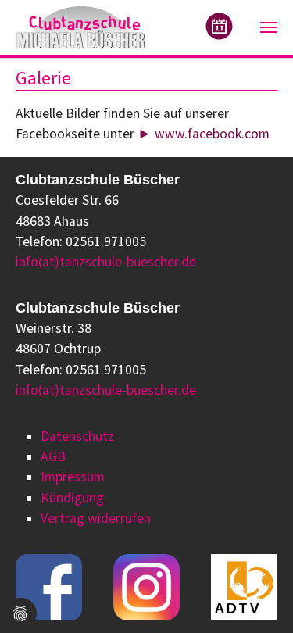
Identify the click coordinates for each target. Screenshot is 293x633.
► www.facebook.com (204, 133)
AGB (53, 456)
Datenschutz (77, 436)
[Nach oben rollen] (256, 596)
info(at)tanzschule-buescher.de (106, 261)
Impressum (73, 476)
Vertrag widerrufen (96, 518)
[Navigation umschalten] (268, 27)
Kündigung (72, 497)
